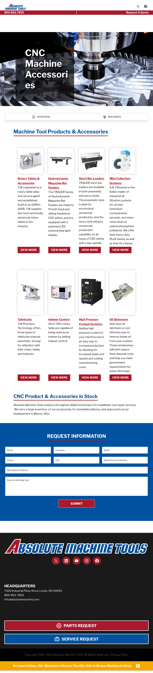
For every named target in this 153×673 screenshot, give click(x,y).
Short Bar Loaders (91, 178)
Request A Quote (137, 12)
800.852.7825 (14, 12)
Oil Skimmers (119, 319)
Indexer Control (58, 319)
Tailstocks (25, 319)
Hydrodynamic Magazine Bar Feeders (58, 183)
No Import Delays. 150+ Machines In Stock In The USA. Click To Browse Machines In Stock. (72, 665)
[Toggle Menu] (146, 6)
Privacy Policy (119, 654)
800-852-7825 (14, 595)
